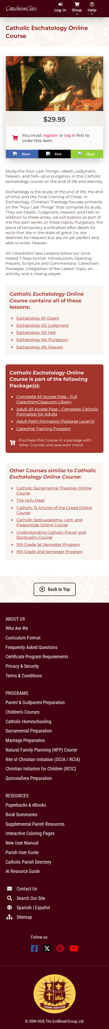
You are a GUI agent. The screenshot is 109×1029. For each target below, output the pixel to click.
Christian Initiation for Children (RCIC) (41, 768)
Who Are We (17, 628)
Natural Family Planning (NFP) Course (41, 750)
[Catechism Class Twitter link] (47, 950)
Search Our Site (31, 898)
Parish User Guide (22, 852)
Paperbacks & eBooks (26, 805)
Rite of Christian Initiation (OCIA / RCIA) (43, 759)
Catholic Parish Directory (28, 862)
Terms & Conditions (24, 675)
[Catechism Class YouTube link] (73, 949)
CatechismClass (21, 8)
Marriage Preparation (25, 740)
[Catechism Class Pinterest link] (60, 949)
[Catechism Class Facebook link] (34, 949)
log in (69, 135)
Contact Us (27, 888)
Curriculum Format (23, 638)
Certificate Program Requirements (37, 656)
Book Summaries (21, 814)
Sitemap (24, 917)
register (50, 135)
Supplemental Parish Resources (35, 824)
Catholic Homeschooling (28, 721)
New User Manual (22, 843)
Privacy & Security (22, 666)
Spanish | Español (33, 907)
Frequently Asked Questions (31, 647)
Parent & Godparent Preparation (35, 702)
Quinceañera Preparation (29, 778)
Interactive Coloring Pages (30, 833)
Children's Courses (22, 712)
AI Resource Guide (23, 871)
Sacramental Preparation (29, 731)
